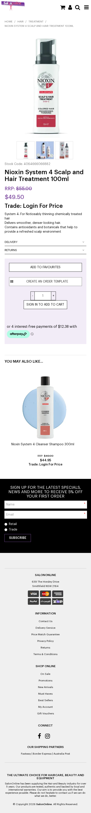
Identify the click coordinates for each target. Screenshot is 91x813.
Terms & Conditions (45, 654)
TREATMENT (36, 21)
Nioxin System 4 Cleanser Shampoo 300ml (42, 444)
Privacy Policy (45, 641)
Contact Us (45, 621)
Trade (13, 529)
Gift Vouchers (45, 713)
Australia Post (61, 753)
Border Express (42, 753)
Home (9, 21)
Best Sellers (45, 700)
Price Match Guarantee (45, 634)
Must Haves (45, 693)
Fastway (26, 753)
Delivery (11, 242)
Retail (13, 524)
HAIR (20, 21)
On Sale (45, 674)
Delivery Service (45, 627)
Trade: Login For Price (34, 206)
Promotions (45, 680)
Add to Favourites (45, 267)
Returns (11, 250)
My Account (45, 707)
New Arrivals (45, 687)
